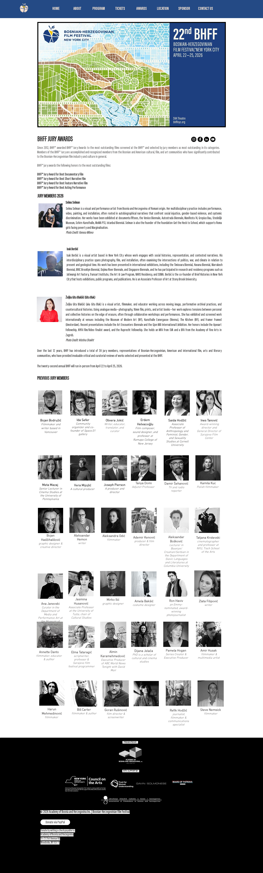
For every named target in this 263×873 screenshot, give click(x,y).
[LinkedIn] (206, 139)
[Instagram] (193, 139)
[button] (77, 9)
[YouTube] (212, 139)
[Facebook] (200, 139)
